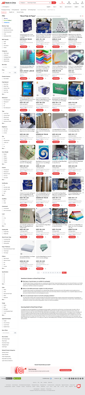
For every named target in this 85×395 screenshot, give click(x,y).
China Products (15, 384)
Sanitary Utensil (5, 352)
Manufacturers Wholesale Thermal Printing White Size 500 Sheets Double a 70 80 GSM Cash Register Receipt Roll (60, 36)
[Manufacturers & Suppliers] (8, 2)
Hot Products (8, 384)
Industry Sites (58, 384)
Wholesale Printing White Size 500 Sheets (27, 257)
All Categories (6, 6)
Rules (83, 6)
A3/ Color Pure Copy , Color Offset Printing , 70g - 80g (75, 226)
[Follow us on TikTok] (71, 378)
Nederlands (43, 386)
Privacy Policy (48, 388)
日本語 (55, 386)
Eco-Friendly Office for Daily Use (43, 225)
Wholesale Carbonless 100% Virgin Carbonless (27, 68)
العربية (47, 386)
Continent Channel (50, 384)
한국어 (51, 386)
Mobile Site (50, 382)
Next (64, 272)
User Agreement (36, 388)
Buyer (54, 6)
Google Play (17, 378)
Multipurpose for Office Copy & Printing (75, 98)
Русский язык (28, 386)
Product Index (72, 384)
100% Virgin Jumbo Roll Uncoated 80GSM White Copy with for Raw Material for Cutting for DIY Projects (43, 194)
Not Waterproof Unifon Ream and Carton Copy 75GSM (43, 163)
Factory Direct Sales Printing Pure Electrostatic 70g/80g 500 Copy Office (43, 99)
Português (18, 386)
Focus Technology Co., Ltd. (43, 390)
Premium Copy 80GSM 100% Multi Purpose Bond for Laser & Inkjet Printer (27, 99)
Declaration (43, 388)
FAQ (38, 382)
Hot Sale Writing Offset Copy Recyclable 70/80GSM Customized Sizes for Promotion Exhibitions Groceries (59, 194)
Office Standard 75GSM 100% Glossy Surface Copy (27, 130)
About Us (34, 382)
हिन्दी (58, 386)
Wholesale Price (43, 384)
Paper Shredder (5, 354)
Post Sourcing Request (65, 370)
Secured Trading (20, 12)
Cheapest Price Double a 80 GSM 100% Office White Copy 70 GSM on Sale (27, 194)
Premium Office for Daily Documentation (59, 225)
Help (61, 6)
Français (23, 386)
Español (13, 386)
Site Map (45, 382)
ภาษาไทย (62, 386)
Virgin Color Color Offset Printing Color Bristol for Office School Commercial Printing (43, 68)
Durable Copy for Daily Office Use (59, 162)
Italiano (33, 386)
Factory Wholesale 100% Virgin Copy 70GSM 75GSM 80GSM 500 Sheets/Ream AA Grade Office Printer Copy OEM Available (43, 36)
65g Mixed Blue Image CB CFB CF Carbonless (43, 257)
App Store (9, 378)
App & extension (68, 6)
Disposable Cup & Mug (6, 358)
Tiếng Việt (71, 386)
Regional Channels (65, 384)
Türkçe (66, 386)
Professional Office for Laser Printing (75, 162)
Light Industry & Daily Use (7, 360)
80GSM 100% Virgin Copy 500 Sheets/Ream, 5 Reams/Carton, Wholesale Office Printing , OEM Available (75, 68)
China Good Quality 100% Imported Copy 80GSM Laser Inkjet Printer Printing (59, 99)
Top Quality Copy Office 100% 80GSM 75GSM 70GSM (26, 226)
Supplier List (11, 12)
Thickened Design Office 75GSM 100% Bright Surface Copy (27, 36)
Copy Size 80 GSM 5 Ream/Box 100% (26, 162)
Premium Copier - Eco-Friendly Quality (74, 130)
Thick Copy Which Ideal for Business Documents (59, 130)
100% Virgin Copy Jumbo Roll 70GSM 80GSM (43, 131)
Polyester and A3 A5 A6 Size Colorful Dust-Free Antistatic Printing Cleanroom (59, 68)
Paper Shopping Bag (6, 356)
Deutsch (38, 386)
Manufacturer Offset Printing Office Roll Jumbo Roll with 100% (75, 36)
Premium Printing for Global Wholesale (75, 193)
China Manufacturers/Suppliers (24, 384)
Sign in (82, 3)
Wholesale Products (35, 384)
